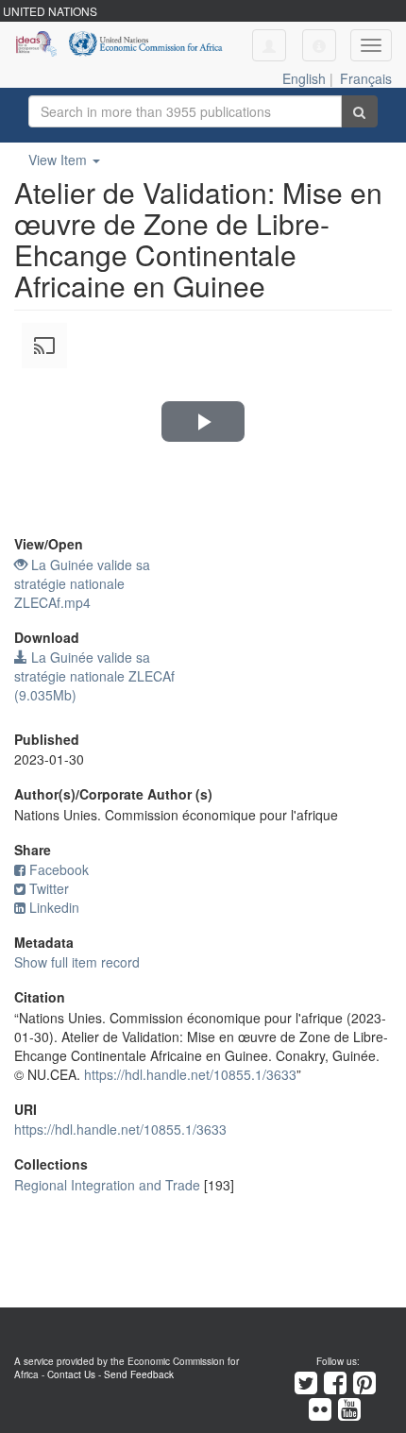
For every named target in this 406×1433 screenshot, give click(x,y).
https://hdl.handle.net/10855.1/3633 (190, 1074)
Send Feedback (139, 1374)
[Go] (359, 111)
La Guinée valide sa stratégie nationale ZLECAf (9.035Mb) (94, 676)
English (304, 78)
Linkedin (54, 907)
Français (366, 78)
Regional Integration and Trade (107, 1184)
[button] (319, 45)
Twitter (49, 888)
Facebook (59, 869)
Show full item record (77, 962)
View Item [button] (59, 159)
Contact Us (71, 1374)
